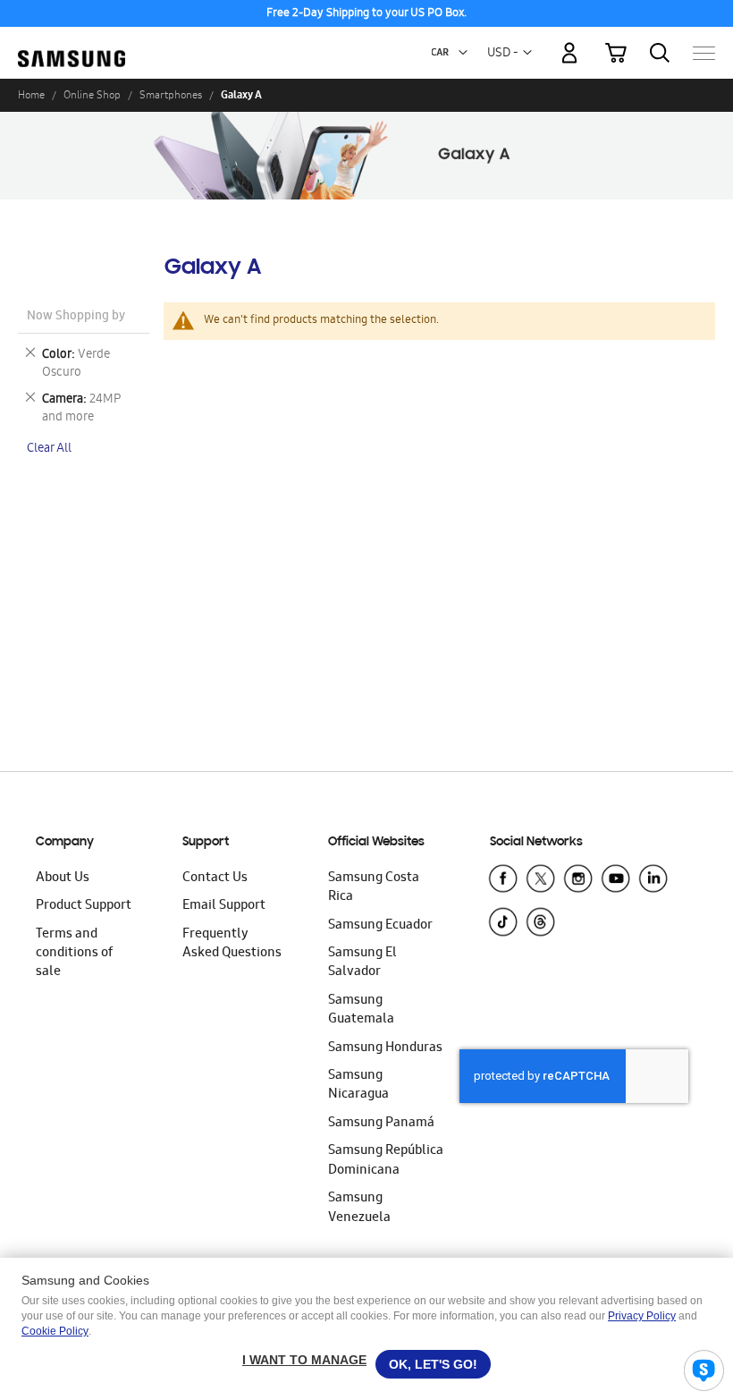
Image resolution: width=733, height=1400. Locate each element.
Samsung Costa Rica (373, 888)
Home (31, 95)
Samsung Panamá (381, 1123)
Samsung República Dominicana (385, 1161)
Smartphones (170, 95)
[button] (463, 53)
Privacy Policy (642, 1316)
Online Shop (92, 95)
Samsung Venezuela (359, 1208)
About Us (62, 878)
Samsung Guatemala (361, 1010)
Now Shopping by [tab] (76, 317)
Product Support (83, 906)
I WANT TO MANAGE (304, 1360)
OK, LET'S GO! (433, 1364)
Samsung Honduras (385, 1048)
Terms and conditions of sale (74, 954)
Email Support (223, 906)
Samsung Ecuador (380, 926)
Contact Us (215, 878)
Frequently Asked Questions (232, 944)
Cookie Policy (54, 1331)
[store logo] (71, 44)
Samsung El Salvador (362, 963)
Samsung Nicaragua (358, 1085)
